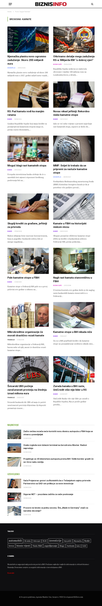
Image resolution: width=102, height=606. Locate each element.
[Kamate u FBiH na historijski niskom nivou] (74, 206)
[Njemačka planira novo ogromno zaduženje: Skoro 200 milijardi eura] (28, 40)
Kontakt (10, 573)
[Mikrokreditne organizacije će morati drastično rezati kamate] (28, 315)
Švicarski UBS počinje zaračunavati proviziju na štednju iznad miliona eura (27, 390)
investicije (55, 540)
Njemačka (78, 541)
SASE (84, 546)
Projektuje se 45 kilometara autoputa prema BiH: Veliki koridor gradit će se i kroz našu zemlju (58, 460)
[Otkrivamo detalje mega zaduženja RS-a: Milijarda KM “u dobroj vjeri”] (74, 40)
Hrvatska (27, 541)
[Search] (92, 4)
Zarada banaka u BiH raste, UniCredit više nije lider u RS (70, 388)
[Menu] (10, 4)
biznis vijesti (23, 545)
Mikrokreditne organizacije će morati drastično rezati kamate (25, 333)
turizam (70, 545)
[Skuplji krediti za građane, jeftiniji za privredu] (28, 206)
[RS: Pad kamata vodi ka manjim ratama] (28, 94)
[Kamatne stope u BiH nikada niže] (74, 315)
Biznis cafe (57, 64)
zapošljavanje (50, 545)
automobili (15, 540)
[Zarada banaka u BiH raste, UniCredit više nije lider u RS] (74, 369)
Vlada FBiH (37, 546)
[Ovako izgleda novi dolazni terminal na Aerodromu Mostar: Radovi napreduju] (14, 448)
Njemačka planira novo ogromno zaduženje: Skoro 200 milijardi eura (26, 60)
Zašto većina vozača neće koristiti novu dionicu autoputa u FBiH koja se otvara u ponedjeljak (58, 433)
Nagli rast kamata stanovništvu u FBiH (72, 279)
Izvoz (11, 545)
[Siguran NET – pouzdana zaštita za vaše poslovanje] (14, 497)
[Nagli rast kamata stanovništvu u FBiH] (74, 261)
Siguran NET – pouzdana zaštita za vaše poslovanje (48, 494)
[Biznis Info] (51, 4)
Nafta (78, 546)
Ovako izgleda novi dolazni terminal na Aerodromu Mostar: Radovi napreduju (55, 446)
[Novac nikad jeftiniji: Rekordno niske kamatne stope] (74, 94)
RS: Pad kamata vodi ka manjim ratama (25, 113)
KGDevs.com (78, 597)
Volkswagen (36, 541)
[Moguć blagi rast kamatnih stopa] (28, 149)
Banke (9, 119)
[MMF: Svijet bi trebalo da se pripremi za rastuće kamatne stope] (74, 149)
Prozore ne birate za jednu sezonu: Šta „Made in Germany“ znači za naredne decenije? (55, 509)
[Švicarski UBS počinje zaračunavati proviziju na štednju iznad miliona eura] (28, 369)
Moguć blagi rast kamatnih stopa (26, 165)
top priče (68, 541)
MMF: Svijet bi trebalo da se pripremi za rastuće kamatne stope (70, 169)
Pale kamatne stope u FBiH (23, 277)
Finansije (11, 339)
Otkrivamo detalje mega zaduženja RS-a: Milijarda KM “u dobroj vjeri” (74, 58)
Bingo (62, 546)
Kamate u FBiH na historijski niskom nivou (69, 225)
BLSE (45, 541)
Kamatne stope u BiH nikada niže (72, 331)
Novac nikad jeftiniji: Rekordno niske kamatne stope (71, 113)
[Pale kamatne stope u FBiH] (28, 261)
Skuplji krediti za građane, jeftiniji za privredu (27, 225)
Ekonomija (11, 68)
